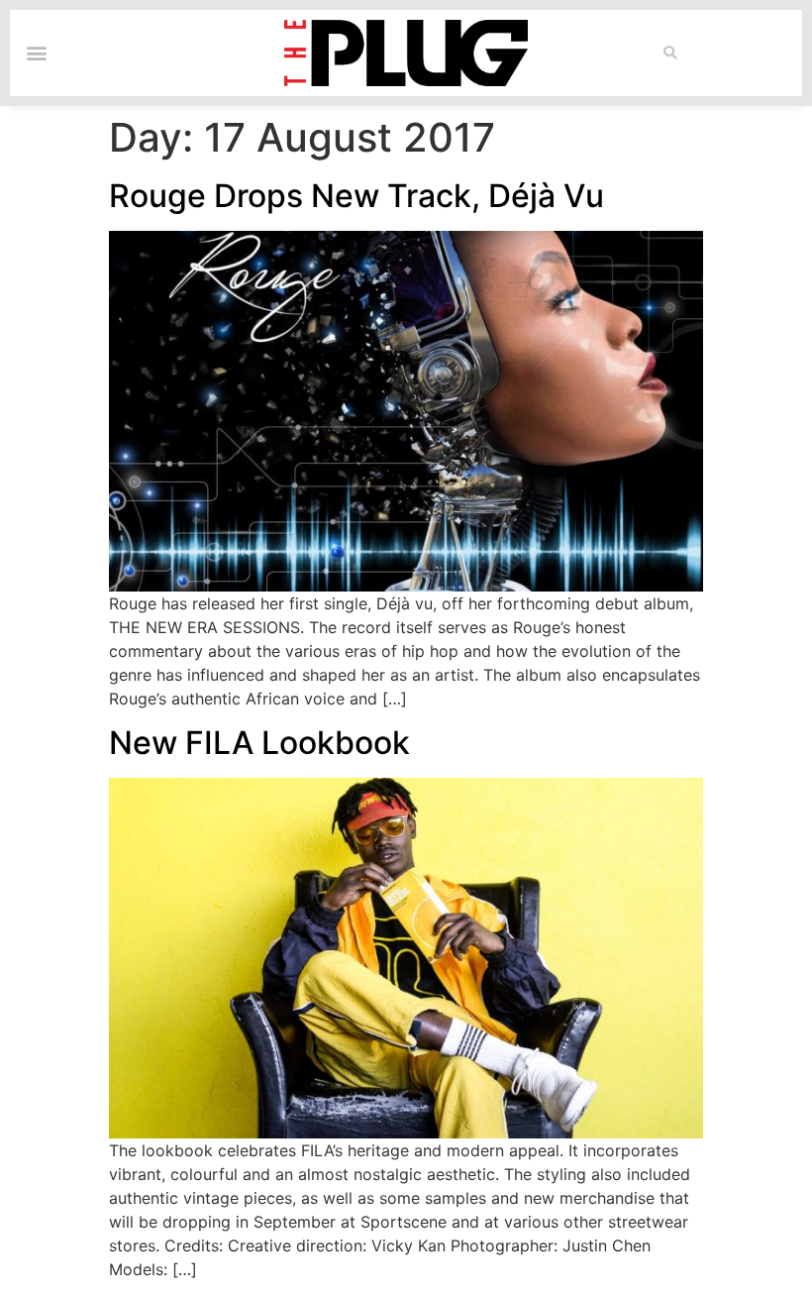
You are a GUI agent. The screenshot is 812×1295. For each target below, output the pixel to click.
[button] (670, 53)
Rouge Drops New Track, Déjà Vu (356, 195)
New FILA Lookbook (259, 742)
